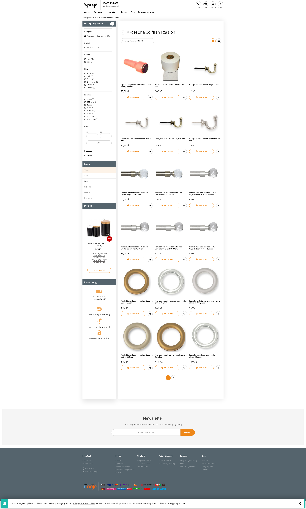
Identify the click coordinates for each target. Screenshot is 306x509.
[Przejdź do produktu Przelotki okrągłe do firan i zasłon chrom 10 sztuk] (205, 337)
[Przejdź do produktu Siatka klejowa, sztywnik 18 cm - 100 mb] (171, 67)
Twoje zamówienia (144, 461)
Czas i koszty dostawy (167, 464)
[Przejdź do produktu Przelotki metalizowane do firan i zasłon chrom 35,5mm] (171, 283)
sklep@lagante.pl (91, 472)
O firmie (205, 470)
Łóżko (86, 181)
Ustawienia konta (143, 464)
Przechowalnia (142, 467)
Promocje (88, 198)
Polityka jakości (207, 467)
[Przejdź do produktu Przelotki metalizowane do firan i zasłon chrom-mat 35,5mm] (205, 283)
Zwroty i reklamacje (122, 467)
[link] (98, 36)
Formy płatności (165, 461)
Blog (182, 464)
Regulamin (119, 464)
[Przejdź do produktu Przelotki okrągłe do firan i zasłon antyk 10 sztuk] (171, 337)
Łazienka (87, 187)
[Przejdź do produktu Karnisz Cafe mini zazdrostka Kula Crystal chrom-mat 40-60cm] (137, 229)
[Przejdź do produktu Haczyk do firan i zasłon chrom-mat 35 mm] (137, 121)
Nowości (87, 192)
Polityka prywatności (188, 467)
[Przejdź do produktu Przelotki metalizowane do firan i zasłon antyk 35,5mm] (137, 283)
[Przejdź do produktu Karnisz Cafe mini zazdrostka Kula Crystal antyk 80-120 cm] (171, 175)
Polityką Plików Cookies (84, 503)
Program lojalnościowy (188, 461)
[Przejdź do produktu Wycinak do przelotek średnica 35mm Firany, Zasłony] (137, 67)
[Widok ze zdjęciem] (213, 40)
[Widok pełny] (218, 40)
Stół (85, 176)
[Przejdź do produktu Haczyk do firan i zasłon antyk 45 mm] (171, 121)
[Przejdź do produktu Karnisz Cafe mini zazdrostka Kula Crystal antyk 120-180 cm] (137, 175)
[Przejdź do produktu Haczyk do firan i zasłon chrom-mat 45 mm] (205, 121)
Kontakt (118, 461)
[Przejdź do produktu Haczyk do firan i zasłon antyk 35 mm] (205, 67)
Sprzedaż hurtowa (209, 464)
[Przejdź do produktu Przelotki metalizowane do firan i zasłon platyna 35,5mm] (137, 337)
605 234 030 (89, 469)
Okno (86, 170)
